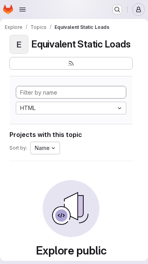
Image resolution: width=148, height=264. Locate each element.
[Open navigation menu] (22, 9)
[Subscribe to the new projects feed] (71, 63)
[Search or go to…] (117, 9)
